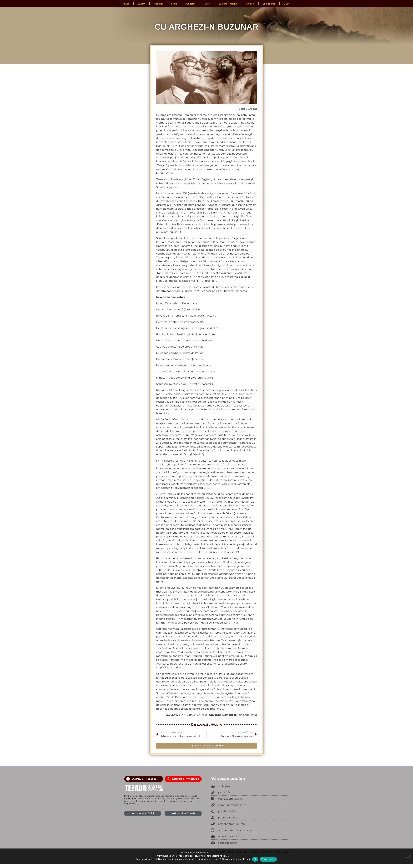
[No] (408, 856)
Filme (174, 3)
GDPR (287, 3)
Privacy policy (268, 859)
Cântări (141, 3)
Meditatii (158, 3)
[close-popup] (250, 799)
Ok (255, 859)
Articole (250, 3)
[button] (143, 779)
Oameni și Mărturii (228, 3)
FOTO (206, 3)
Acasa (126, 3)
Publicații (190, 3)
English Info (269, 3)
